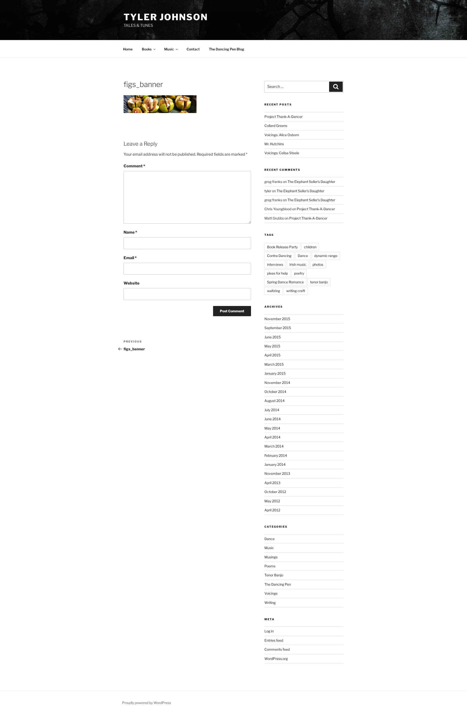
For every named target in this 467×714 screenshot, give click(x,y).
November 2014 (277, 383)
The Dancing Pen (277, 584)
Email (130, 258)
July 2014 (271, 410)
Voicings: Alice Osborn (281, 135)
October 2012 (275, 492)
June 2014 (272, 419)
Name (130, 232)
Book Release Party (282, 247)
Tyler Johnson (166, 17)
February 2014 (275, 455)
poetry (299, 273)
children (310, 247)
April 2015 (272, 355)
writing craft (295, 291)
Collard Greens (275, 126)
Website (131, 283)
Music (269, 548)
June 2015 (272, 337)
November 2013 (277, 473)
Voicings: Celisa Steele (281, 153)
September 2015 (277, 328)
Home (128, 49)
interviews (275, 264)
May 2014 (272, 428)
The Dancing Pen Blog (226, 49)
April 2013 (272, 483)
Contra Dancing (279, 256)
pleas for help (277, 273)
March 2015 (274, 364)
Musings (271, 557)
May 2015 (272, 346)
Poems (269, 566)
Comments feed (277, 649)
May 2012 (272, 501)
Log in (269, 631)
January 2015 (275, 373)
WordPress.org (276, 659)
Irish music (297, 264)
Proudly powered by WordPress (146, 703)
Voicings (271, 593)
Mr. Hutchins (274, 144)
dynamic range (325, 256)
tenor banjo (319, 282)
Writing (270, 602)
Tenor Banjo (273, 575)
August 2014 (274, 401)
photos (318, 264)
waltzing (273, 291)
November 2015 (277, 319)
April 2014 (272, 437)
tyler (267, 191)
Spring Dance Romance (285, 282)
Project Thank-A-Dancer (283, 116)
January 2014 (275, 464)
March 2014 (274, 446)
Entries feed (273, 640)
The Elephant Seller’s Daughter (311, 182)
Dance (303, 256)
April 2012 (272, 510)
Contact (193, 49)
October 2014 (275, 392)
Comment (134, 166)
